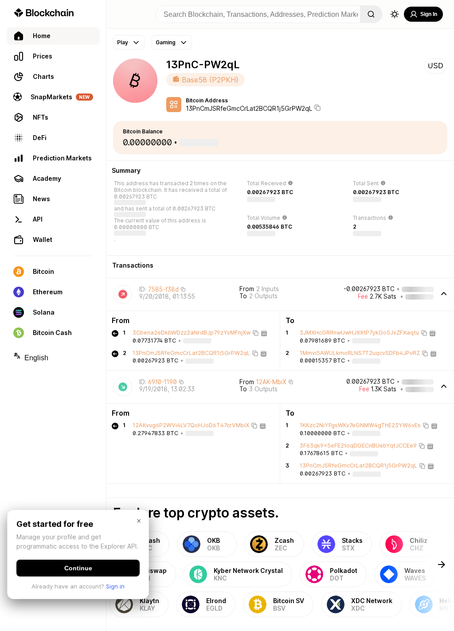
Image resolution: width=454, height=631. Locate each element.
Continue (78, 568)
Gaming (166, 42)
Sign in (115, 586)
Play (122, 42)
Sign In (428, 14)
